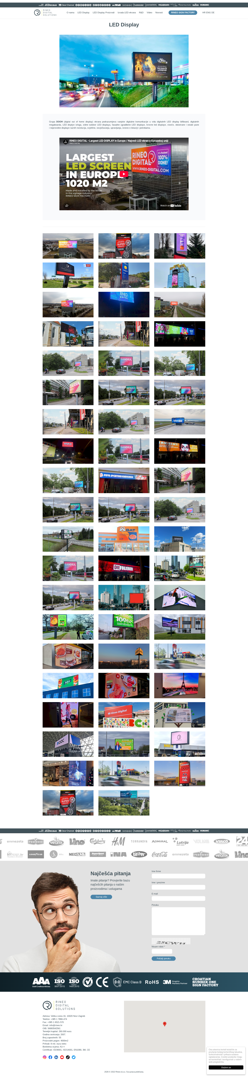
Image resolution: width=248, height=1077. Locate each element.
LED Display (84, 12)
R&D (141, 12)
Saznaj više (101, 897)
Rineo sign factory (183, 12)
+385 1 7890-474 (59, 1019)
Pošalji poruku (164, 958)
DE (212, 12)
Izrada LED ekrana (127, 12)
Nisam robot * (158, 946)
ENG (208, 12)
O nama (70, 12)
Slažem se (226, 1067)
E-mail (155, 894)
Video (149, 12)
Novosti (159, 12)
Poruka (155, 905)
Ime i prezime (158, 882)
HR (204, 12)
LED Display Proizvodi (103, 12)
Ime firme (156, 871)
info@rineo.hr (55, 1025)
